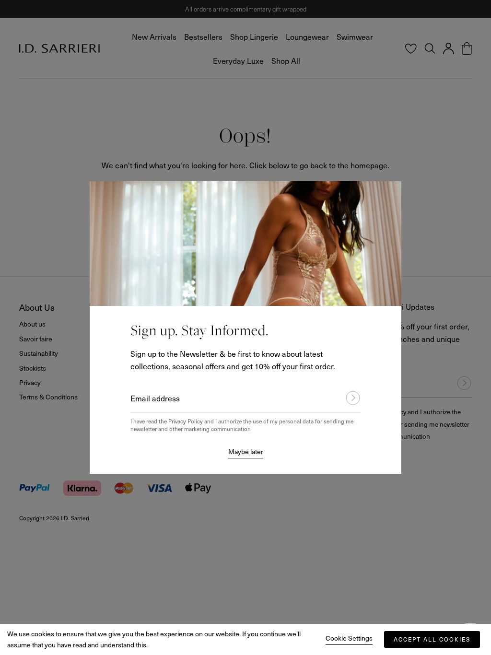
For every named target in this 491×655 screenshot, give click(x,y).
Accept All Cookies (432, 639)
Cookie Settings (349, 638)
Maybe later (245, 451)
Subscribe (348, 398)
